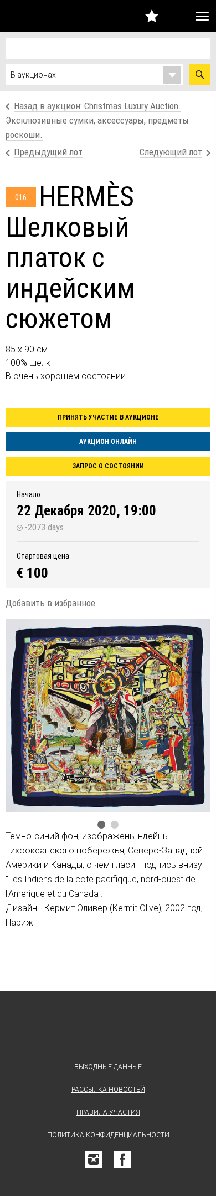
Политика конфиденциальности (108, 1135)
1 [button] (101, 825)
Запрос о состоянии (108, 466)
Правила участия (108, 1112)
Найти (199, 74)
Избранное (151, 15)
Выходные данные (108, 1067)
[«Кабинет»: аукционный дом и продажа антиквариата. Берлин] (108, 1029)
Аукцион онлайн (108, 442)
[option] (108, 715)
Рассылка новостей (108, 1089)
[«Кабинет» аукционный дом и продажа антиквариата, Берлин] (32, 16)
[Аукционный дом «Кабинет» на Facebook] (122, 1159)
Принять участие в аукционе (108, 417)
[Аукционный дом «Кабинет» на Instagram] (93, 1159)
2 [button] (115, 825)
